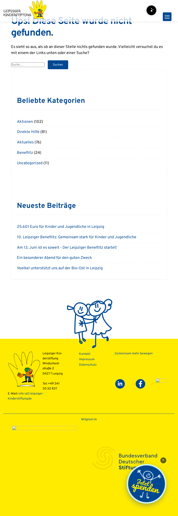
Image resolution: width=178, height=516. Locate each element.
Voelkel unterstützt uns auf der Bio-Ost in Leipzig (60, 268)
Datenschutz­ (88, 365)
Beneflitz (25, 152)
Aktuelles (25, 142)
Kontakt (84, 354)
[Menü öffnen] (167, 16)
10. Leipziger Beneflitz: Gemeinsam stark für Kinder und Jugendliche (76, 237)
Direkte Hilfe (28, 132)
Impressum (87, 359)
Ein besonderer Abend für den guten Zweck (54, 257)
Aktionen (25, 121)
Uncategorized (30, 163)
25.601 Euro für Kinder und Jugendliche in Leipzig (60, 226)
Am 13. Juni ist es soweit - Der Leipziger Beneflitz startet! (67, 247)
